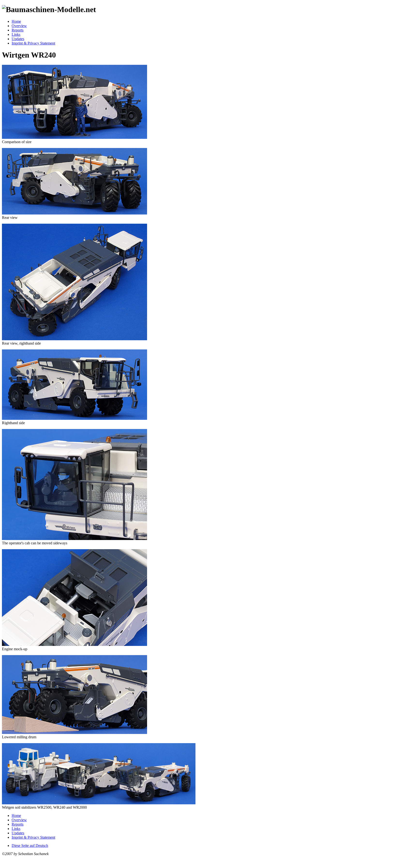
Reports (17, 30)
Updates (18, 39)
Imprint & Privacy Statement (33, 43)
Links (16, 34)
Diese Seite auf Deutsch (30, 845)
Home (16, 21)
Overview (19, 26)
